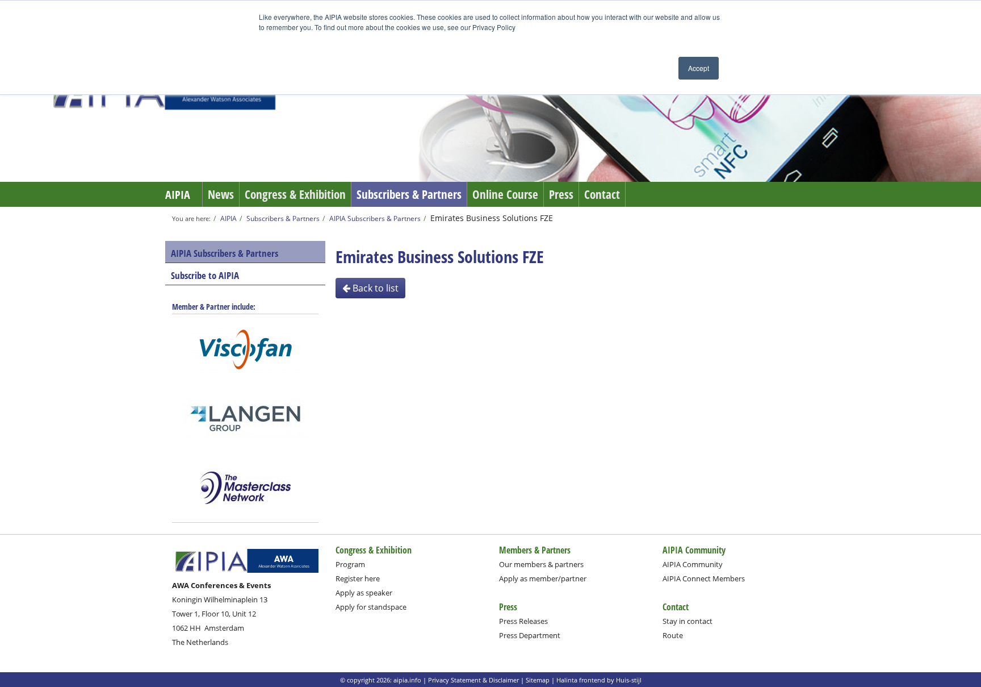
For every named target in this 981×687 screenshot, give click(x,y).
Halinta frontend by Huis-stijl (599, 680)
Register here (358, 578)
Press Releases (523, 621)
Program (350, 564)
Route (673, 635)
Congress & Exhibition (295, 194)
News (221, 194)
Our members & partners (541, 564)
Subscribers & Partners (409, 194)
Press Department (529, 635)
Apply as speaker (364, 593)
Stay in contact (687, 621)
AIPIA (177, 194)
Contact (602, 194)
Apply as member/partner (542, 578)
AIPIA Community (693, 564)
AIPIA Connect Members (704, 578)
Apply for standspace (371, 607)
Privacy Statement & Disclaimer (473, 680)
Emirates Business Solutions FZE (491, 218)
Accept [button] (698, 68)
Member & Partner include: (213, 306)
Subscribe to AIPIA (205, 275)
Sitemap (538, 680)
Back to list (374, 288)
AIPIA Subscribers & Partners (375, 218)
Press (561, 194)
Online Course (505, 194)
